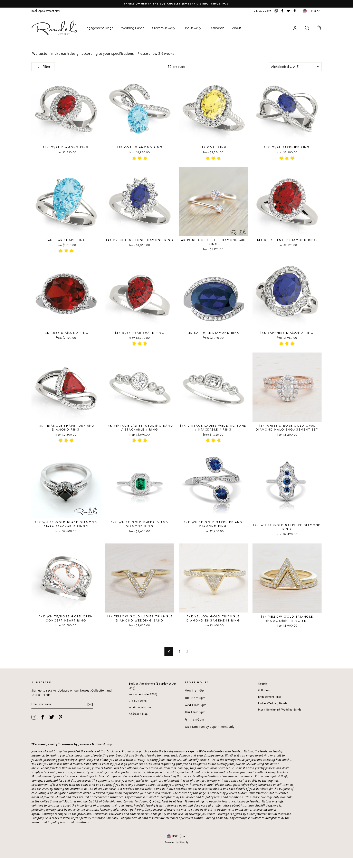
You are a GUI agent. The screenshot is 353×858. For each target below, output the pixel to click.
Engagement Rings (269, 697)
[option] (176, 4)
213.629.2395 (262, 11)
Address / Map (138, 714)
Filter (46, 66)
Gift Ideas (264, 690)
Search (262, 684)
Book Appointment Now (45, 11)
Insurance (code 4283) (143, 694)
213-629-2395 (138, 701)
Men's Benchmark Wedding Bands (279, 709)
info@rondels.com (140, 707)
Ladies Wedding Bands (272, 703)
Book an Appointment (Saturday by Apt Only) (152, 686)
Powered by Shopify (176, 842)
